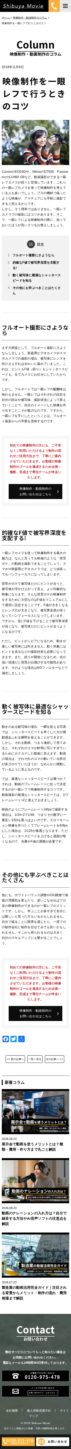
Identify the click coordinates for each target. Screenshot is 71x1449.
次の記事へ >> (54, 1059)
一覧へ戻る (35, 1059)
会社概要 (12, 1410)
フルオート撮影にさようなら (33, 255)
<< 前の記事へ (15, 1059)
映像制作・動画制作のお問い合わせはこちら (36, 491)
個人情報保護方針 (39, 1410)
